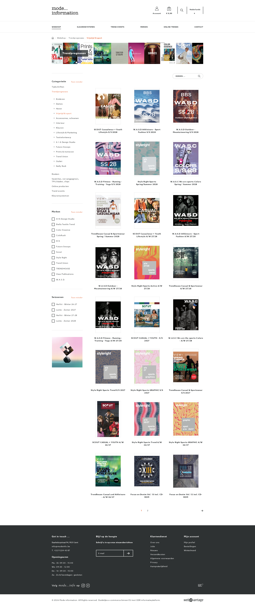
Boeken (55, 174)
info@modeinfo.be (61, 546)
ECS (58, 241)
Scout (59, 252)
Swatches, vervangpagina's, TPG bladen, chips (65, 180)
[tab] (67, 80)
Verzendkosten (157, 554)
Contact (198, 27)
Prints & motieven (65, 151)
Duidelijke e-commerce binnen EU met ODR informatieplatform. (129, 600)
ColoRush (61, 235)
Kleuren (60, 127)
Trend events (117, 27)
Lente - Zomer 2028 (66, 321)
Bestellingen (190, 546)
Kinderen (60, 99)
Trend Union (62, 156)
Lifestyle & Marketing (66, 132)
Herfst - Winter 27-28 (66, 315)
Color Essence (63, 230)
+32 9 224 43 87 (61, 550)
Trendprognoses (76, 38)
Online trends (171, 27)
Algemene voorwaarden (162, 558)
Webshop (56, 27)
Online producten (60, 186)
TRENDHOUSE (63, 268)
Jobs (152, 546)
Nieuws (154, 550)
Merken (144, 27)
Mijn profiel (189, 542)
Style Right (61, 257)
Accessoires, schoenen (67, 118)
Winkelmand (190, 550)
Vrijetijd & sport (63, 113)
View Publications (65, 274)
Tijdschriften (58, 87)
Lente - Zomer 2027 (66, 310)
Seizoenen (67, 297)
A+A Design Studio (65, 219)
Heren (59, 108)
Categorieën (67, 81)
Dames (59, 104)
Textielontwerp (63, 137)
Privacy (154, 562)
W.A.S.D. (60, 279)
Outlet (59, 161)
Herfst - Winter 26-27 (66, 304)
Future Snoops (63, 147)
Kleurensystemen (86, 27)
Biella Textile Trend (65, 224)
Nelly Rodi (61, 166)
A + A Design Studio (65, 142)
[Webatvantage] (193, 600)
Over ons (154, 542)
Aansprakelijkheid (158, 566)
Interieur (60, 123)
